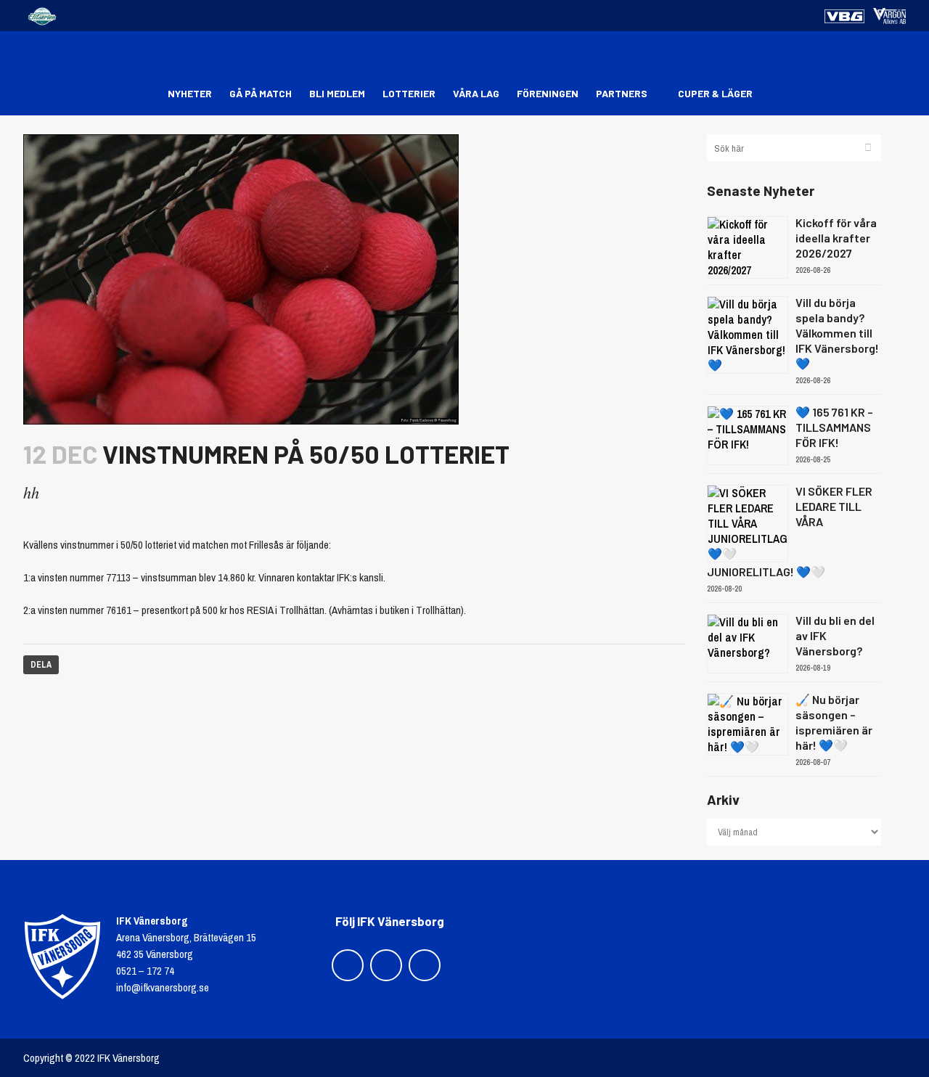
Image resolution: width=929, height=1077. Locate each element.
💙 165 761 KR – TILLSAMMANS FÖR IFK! (834, 427)
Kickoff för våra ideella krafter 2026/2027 (836, 238)
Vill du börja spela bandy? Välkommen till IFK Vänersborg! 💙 (837, 332)
